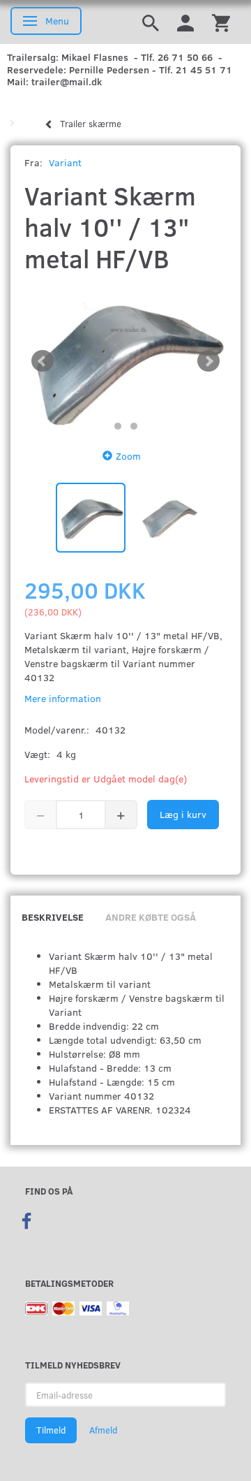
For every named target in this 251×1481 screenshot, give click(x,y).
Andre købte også (150, 917)
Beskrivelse (53, 917)
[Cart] (221, 22)
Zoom (128, 455)
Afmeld (103, 1430)
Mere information (62, 698)
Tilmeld (51, 1430)
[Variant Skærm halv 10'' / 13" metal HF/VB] (125, 361)
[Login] (185, 22)
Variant (65, 162)
